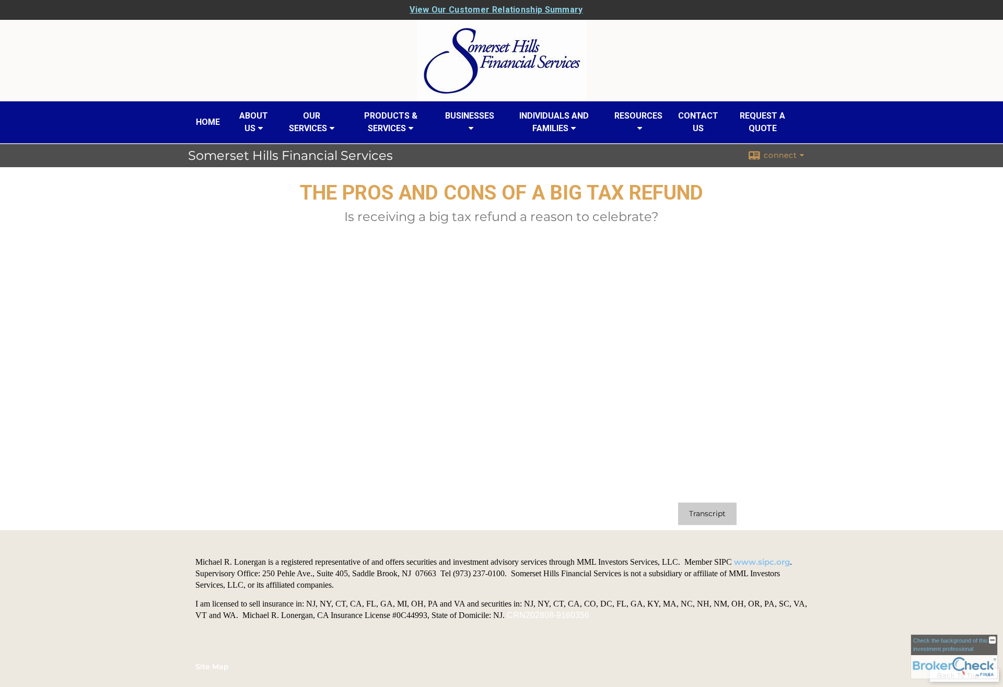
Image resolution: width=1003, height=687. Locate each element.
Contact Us (698, 122)
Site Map (212, 666)
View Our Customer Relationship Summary (496, 10)
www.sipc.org (762, 562)
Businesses (469, 116)
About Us (253, 122)
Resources (638, 116)
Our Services (308, 122)
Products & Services (390, 122)
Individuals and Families (554, 122)
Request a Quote (762, 122)
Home (208, 122)
